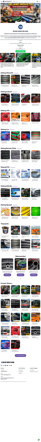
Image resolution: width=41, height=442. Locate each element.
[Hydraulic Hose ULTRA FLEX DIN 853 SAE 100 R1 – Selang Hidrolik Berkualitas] (15, 192)
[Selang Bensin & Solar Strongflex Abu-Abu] (25, 154)
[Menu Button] (1, 1)
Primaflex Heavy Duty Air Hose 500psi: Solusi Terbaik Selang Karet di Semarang (7, 272)
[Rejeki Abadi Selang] (7, 362)
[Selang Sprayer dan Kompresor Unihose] (15, 211)
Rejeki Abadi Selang (16, 381)
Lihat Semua (16, 73)
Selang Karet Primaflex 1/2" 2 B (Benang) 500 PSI (5, 86)
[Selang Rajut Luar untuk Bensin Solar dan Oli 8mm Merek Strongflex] (15, 154)
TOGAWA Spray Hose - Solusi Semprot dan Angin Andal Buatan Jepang (5, 218)
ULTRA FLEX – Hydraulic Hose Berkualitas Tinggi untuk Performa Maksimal (35, 199)
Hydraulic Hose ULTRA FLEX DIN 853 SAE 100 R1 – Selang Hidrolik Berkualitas (15, 199)
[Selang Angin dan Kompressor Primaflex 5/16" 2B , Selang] (25, 330)
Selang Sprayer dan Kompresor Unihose (15, 218)
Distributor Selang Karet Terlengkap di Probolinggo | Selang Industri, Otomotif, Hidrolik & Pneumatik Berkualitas (5, 310)
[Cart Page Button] (37, 1)
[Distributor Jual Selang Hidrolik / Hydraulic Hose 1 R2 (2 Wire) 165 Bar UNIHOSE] (15, 98)
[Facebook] (5, 365)
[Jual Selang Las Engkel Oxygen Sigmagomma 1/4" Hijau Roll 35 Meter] (25, 317)
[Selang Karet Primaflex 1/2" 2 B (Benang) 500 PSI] (15, 243)
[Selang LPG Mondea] (35, 117)
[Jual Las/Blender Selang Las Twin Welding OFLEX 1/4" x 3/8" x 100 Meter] (5, 344)
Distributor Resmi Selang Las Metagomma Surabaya (35, 142)
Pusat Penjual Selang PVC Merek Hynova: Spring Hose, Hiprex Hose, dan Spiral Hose (25, 180)
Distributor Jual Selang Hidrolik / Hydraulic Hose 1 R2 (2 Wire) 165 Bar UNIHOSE (15, 105)
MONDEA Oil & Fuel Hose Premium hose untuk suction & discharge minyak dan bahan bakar (34, 272)
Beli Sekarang (7, 274)
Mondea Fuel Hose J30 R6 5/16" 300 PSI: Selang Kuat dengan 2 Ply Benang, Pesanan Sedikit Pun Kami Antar (5, 296)
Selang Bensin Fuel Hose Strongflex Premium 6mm (35, 161)
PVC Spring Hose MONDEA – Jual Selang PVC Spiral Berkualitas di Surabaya (15, 180)
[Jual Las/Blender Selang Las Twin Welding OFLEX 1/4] (5, 135)
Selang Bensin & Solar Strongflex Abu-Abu (25, 161)
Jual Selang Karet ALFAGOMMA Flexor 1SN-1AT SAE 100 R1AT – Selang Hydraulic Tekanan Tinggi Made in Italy (5, 199)
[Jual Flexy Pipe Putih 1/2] (5, 173)
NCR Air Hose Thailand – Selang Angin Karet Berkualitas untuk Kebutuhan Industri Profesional (5, 250)
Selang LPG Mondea (35, 122)
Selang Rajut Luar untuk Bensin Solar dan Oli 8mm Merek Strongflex (15, 161)
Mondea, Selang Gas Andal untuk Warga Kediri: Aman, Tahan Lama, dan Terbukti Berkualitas (35, 237)
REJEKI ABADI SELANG (7, 381)
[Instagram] (1, 365)
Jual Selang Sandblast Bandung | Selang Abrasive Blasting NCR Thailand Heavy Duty (15, 296)
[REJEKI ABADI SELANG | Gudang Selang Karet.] (7, 1)
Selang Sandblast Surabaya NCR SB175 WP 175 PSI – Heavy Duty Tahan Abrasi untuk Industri (20, 272)
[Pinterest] (11, 365)
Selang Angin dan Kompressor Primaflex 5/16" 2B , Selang (25, 337)
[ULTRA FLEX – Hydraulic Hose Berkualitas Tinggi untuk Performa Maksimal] (35, 192)
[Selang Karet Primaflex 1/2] (5, 79)
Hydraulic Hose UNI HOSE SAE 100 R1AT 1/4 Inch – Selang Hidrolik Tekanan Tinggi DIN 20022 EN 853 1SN (25, 199)
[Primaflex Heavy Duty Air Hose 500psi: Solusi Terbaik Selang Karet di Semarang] (7, 264)
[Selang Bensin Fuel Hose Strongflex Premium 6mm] (35, 154)
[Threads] (9, 365)
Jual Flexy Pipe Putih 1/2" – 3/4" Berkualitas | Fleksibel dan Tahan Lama (5, 180)
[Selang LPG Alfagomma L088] (25, 117)
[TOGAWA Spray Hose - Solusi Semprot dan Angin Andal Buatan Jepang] (5, 211)
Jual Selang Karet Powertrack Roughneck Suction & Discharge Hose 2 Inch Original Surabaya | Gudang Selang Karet (25, 105)
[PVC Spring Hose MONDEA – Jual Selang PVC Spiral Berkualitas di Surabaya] (15, 173)
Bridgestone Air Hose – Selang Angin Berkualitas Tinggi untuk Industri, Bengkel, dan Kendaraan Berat (25, 86)
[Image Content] (20, 13)
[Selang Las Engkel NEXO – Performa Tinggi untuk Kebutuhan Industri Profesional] (25, 135)
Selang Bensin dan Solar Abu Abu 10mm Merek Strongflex (35, 86)
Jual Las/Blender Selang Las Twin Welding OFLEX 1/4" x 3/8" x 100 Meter (5, 142)
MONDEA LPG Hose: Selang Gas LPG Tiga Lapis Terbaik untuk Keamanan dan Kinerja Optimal (15, 123)
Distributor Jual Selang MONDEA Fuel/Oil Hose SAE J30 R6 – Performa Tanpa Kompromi (5, 161)
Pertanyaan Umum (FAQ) (34, 371)
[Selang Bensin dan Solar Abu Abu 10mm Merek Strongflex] (35, 79)
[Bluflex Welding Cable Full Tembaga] (5, 230)
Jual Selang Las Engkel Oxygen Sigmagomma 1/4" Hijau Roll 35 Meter (25, 324)
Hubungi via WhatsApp (20, 51)
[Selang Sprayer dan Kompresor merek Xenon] (25, 211)
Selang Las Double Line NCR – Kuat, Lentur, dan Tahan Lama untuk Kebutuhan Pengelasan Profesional (15, 142)
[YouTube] (7, 365)
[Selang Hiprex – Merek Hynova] (25, 230)
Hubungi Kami (21, 371)
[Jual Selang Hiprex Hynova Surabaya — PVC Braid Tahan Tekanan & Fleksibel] (35, 173)
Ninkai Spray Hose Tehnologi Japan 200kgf (35, 218)
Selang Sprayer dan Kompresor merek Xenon (25, 218)
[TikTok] (3, 365)
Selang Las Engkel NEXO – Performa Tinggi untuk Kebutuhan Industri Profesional (25, 142)
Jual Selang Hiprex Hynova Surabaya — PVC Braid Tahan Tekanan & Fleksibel (35, 180)
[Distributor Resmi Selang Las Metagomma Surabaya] (35, 135)
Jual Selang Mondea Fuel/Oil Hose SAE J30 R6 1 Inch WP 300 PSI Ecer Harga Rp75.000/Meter (35, 296)
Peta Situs (20, 373)
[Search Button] (14, 1)
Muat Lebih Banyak (21, 355)
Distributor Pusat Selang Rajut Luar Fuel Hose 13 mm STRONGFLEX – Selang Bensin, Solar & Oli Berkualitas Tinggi (15, 86)
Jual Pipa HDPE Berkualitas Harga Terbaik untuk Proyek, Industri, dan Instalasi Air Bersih (15, 324)
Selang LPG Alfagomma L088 (24, 123)
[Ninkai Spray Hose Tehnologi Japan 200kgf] (35, 211)
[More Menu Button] (40, 1)
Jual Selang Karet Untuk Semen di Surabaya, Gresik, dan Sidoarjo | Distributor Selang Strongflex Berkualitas (25, 296)
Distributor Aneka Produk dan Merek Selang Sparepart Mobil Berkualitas (35, 250)
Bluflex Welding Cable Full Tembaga (5, 236)
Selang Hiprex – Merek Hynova (25, 236)
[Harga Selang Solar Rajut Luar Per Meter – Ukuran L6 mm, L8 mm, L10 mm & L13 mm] (35, 303)
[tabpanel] (20, 13)
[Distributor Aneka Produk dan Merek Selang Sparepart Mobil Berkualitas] (35, 243)
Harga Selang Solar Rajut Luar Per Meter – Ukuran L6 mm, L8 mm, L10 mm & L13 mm (35, 310)
